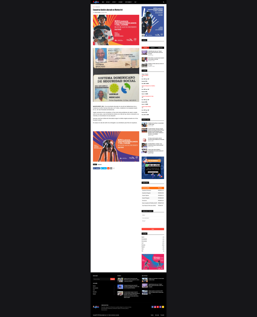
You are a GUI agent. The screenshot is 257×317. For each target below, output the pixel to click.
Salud (153, 249)
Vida (153, 251)
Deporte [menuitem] (114, 2)
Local (153, 243)
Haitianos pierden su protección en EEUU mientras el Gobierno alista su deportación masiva (155, 292)
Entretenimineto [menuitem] (128, 2)
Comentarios (160, 47)
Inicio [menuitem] (103, 2)
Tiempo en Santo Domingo (146, 106)
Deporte (153, 237)
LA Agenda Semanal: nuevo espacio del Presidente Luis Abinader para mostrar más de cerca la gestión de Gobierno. (131, 286)
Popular (145, 47)
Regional (153, 247)
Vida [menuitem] (135, 2)
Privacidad (162, 315)
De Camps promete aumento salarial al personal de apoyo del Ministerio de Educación (156, 138)
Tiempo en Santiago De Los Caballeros (148, 85)
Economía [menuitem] (120, 2)
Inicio (94, 6)
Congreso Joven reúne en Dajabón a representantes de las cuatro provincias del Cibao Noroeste (155, 151)
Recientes (153, 47)
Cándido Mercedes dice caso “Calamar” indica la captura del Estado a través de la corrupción (155, 52)
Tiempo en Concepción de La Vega (147, 96)
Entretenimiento (153, 239)
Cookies (152, 315)
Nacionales (153, 245)
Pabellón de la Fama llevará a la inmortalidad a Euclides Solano (156, 123)
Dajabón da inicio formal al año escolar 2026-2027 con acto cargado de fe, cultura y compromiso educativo (131, 280)
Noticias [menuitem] (107, 2)
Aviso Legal (157, 315)
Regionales (98, 6)
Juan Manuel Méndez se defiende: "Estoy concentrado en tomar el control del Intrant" (156, 144)
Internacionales (153, 241)
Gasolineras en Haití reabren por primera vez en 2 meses (156, 64)
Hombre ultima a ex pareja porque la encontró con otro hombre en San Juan (156, 58)
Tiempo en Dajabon (145, 75)
